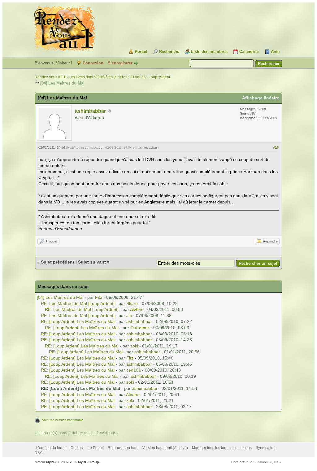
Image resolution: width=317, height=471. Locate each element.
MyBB (51, 462)
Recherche (169, 51)
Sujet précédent (57, 261)
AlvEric (136, 309)
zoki (134, 345)
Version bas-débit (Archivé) (165, 448)
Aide (275, 51)
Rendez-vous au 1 (50, 77)
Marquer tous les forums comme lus (222, 448)
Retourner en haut (123, 448)
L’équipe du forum (51, 448)
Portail (141, 51)
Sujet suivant (92, 261)
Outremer (139, 327)
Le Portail (96, 448)
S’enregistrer (120, 63)
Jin (129, 315)
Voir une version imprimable (62, 420)
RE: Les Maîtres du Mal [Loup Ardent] (78, 303)
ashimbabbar (90, 111)
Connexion (93, 63)
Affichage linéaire (260, 97)
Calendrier (249, 51)
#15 (276, 147)
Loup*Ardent (159, 77)
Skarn (132, 303)
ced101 (133, 370)
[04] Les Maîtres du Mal (60, 297)
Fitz (98, 297)
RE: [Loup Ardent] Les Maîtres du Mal (78, 321)
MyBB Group (88, 462)
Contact (77, 448)
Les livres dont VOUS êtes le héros (98, 77)
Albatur (133, 394)
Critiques (137, 77)
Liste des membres (209, 51)
